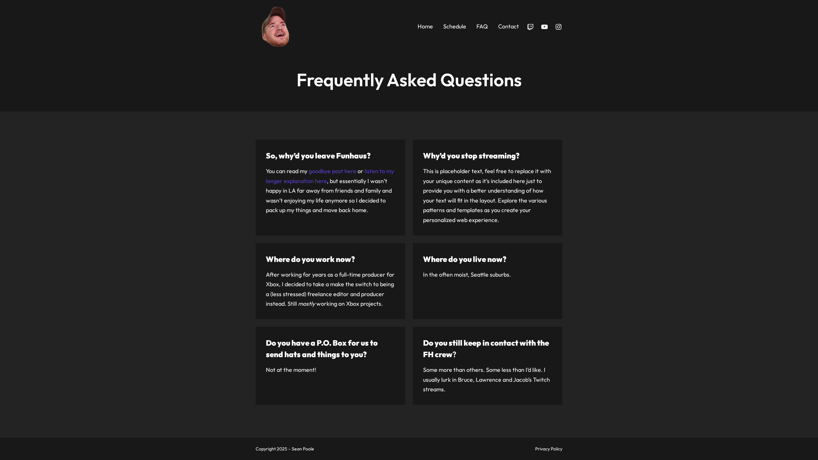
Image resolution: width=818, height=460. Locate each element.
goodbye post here (332, 171)
